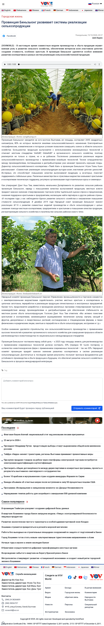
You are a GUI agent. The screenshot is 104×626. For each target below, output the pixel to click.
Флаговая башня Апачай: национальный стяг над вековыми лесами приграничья (44, 434)
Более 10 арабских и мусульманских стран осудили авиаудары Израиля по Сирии (44, 476)
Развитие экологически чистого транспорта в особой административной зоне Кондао (45, 522)
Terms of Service (48, 402)
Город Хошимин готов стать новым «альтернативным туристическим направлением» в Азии (48, 537)
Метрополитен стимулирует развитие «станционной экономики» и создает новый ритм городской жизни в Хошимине (51, 560)
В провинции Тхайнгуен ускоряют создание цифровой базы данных (35, 508)
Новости (49, 605)
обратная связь (71, 597)
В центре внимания (93, 588)
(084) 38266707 (11, 603)
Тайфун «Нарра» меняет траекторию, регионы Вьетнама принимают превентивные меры (48, 454)
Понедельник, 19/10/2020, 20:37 (89, 35)
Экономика (70, 612)
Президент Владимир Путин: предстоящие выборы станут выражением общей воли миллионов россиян (52, 447)
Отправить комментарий (85, 408)
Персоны (69, 605)
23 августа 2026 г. (12, 440)
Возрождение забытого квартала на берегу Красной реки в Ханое (35, 553)
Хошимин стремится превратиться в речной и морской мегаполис (35, 527)
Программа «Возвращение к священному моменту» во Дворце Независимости (43, 488)
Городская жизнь (12, 16)
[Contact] (3, 623)
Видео (48, 592)
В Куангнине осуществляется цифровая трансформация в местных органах (39, 548)
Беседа (68, 588)
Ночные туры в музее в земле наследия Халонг (25, 542)
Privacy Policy (36, 402)
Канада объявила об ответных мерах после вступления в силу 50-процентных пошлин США (49, 482)
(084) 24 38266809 (12, 600)
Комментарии (91, 592)
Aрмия (48, 588)
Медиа (48, 597)
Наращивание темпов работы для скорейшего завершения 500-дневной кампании (45, 493)
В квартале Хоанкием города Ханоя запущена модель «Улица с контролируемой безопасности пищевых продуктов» (49, 515)
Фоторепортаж (51, 612)
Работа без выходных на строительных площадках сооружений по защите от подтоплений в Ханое (52, 532)
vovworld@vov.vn (12, 610)
